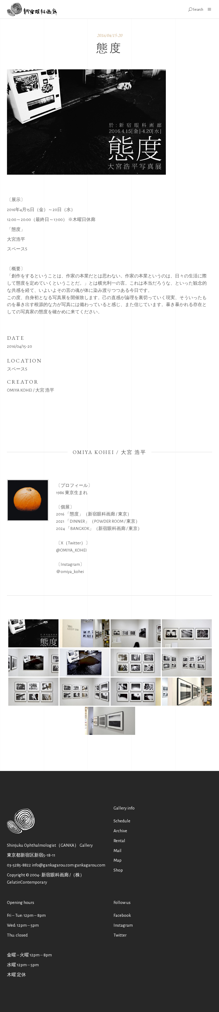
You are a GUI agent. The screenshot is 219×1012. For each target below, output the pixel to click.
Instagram (123, 925)
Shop (118, 870)
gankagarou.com (90, 865)
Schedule (122, 821)
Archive (120, 830)
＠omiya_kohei (70, 571)
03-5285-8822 (19, 865)
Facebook (122, 915)
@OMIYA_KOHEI (71, 550)
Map (118, 860)
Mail (118, 850)
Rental (119, 840)
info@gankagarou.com (53, 865)
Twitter (120, 935)
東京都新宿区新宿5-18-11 (31, 855)
